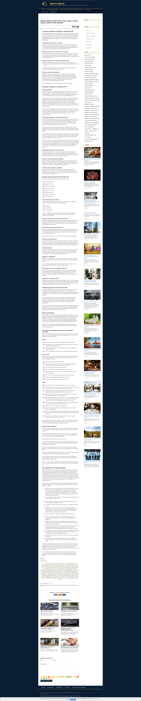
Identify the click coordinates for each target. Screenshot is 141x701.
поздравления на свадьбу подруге (91, 120)
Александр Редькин (44, 583)
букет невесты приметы (89, 63)
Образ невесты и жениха (52, 9)
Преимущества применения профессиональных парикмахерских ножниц (68, 629)
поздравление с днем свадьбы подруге (92, 114)
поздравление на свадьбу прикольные (92, 110)
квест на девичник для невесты (60, 566)
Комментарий (43, 664)
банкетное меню (49, 563)
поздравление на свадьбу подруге (70, 571)
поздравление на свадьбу (89, 104)
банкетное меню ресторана (71, 563)
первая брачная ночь (88, 102)
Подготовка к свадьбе (78, 9)
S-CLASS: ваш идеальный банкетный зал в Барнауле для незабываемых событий (92, 416)
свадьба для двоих (70, 576)
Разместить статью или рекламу (79, 687)
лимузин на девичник (66, 567)
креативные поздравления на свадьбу (53, 567)
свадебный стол (57, 576)
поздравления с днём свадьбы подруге (50, 575)
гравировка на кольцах (59, 564)
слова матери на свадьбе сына (51, 578)
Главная (43, 9)
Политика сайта (59, 687)
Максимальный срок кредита (90, 212)
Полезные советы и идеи (65, 9)
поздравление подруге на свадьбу (63, 572)
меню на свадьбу (49, 568)
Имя (41, 660)
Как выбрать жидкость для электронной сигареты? (47, 628)
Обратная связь (50, 687)
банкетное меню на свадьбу (59, 563)
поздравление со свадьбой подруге (55, 574)
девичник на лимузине (70, 564)
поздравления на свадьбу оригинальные (71, 574)
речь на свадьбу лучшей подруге (64, 575)
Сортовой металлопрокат (46, 611)
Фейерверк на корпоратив (89, 181)
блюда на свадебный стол (89, 61)
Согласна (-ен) (72, 699)
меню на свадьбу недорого (59, 568)
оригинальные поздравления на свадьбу (64, 570)
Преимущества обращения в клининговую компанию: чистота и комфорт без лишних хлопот (91, 201)
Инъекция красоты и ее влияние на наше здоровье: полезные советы (70, 647)
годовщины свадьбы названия (90, 67)
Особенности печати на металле (69, 611)
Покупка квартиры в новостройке (91, 234)
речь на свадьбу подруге (89, 126)
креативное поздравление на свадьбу (91, 79)
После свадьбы (44, 12)
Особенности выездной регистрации (91, 393)
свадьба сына (87, 132)
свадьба (63, 576)
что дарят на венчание (89, 141)
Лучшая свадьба (57, 3)
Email (55, 660)
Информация (53, 12)
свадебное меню (49, 576)
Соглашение (67, 687)
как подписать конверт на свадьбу (91, 75)
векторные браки (88, 65)
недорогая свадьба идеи (70, 568)
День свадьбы (88, 9)
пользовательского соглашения (67, 696)
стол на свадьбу (62, 578)
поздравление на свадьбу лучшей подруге (54, 571)
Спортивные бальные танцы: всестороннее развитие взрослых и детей (91, 256)
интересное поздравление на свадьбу (91, 73)
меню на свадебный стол (89, 85)
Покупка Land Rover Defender (90, 301)
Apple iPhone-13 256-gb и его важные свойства (47, 647)
